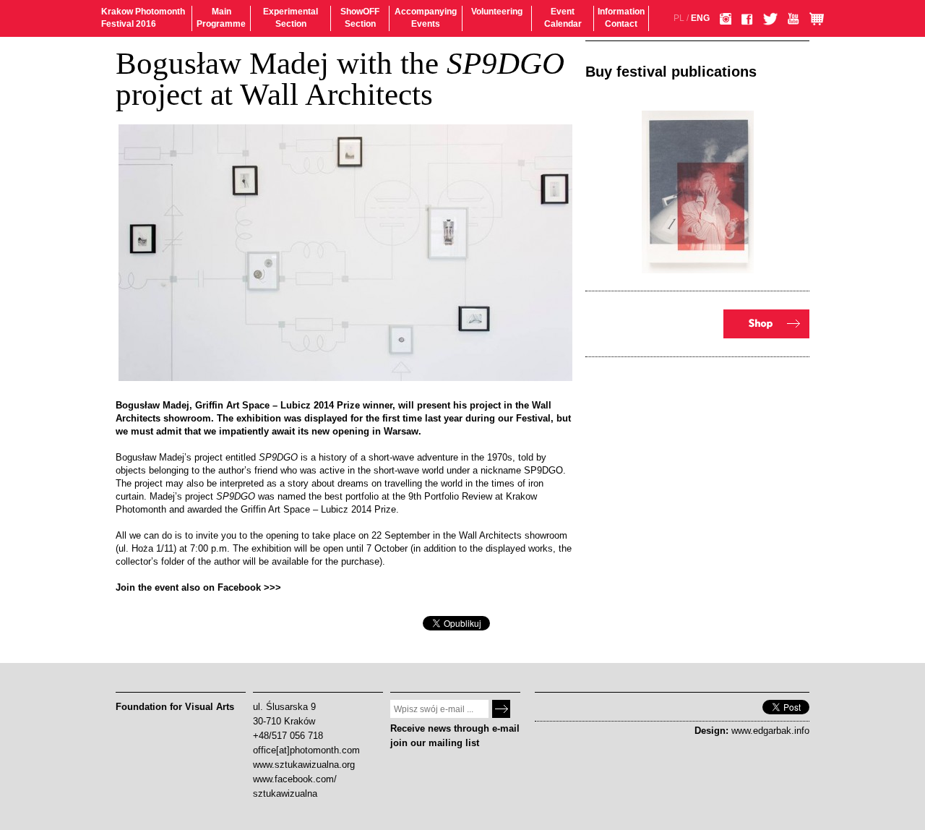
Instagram (725, 18)
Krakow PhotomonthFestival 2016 (143, 18)
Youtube (793, 18)
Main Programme (221, 18)
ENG (700, 18)
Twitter (770, 18)
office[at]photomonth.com (306, 750)
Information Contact (621, 18)
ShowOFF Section (359, 18)
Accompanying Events (426, 18)
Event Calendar (563, 18)
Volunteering (496, 12)
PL (679, 18)
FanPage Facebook (747, 19)
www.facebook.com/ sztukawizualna (295, 786)
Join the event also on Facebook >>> (198, 587)
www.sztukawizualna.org (304, 764)
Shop (816, 18)
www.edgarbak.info (770, 730)
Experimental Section (290, 18)
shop (766, 323)
